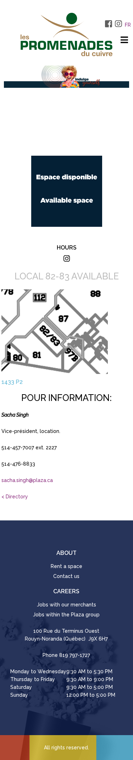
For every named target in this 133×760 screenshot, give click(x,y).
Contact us (66, 576)
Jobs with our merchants (66, 605)
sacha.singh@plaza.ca (27, 480)
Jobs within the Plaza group (66, 614)
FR (128, 25)
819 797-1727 (74, 655)
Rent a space (66, 566)
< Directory (14, 496)
